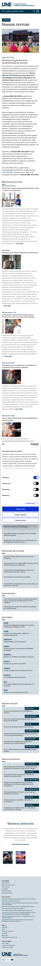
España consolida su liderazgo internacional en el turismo (19, 899)
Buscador (5, 935)
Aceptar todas (20, 509)
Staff (3, 929)
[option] (8, 860)
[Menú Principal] (37, 11)
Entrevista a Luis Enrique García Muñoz (13, 908)
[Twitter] (8, 959)
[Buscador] (34, 11)
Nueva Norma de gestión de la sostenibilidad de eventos (18, 906)
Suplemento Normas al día (9, 937)
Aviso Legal (5, 943)
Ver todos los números (20, 844)
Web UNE (4, 927)
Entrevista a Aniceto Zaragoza (11, 901)
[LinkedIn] (3, 959)
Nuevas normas (6, 891)
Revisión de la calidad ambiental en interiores (20, 253)
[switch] (36, 483)
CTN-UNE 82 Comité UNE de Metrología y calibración (17, 910)
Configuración (30, 503)
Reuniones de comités (8, 885)
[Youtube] (12, 959)
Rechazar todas (20, 520)
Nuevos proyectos (7, 893)
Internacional (6, 887)
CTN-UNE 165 (7, 172)
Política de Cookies (7, 947)
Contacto (4, 933)
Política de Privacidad (8, 945)
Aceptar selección (21, 514)
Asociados (5, 889)
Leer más (19, 243)
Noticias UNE (5, 883)
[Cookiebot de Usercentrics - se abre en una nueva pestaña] (30, 444)
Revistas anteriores (7, 931)
